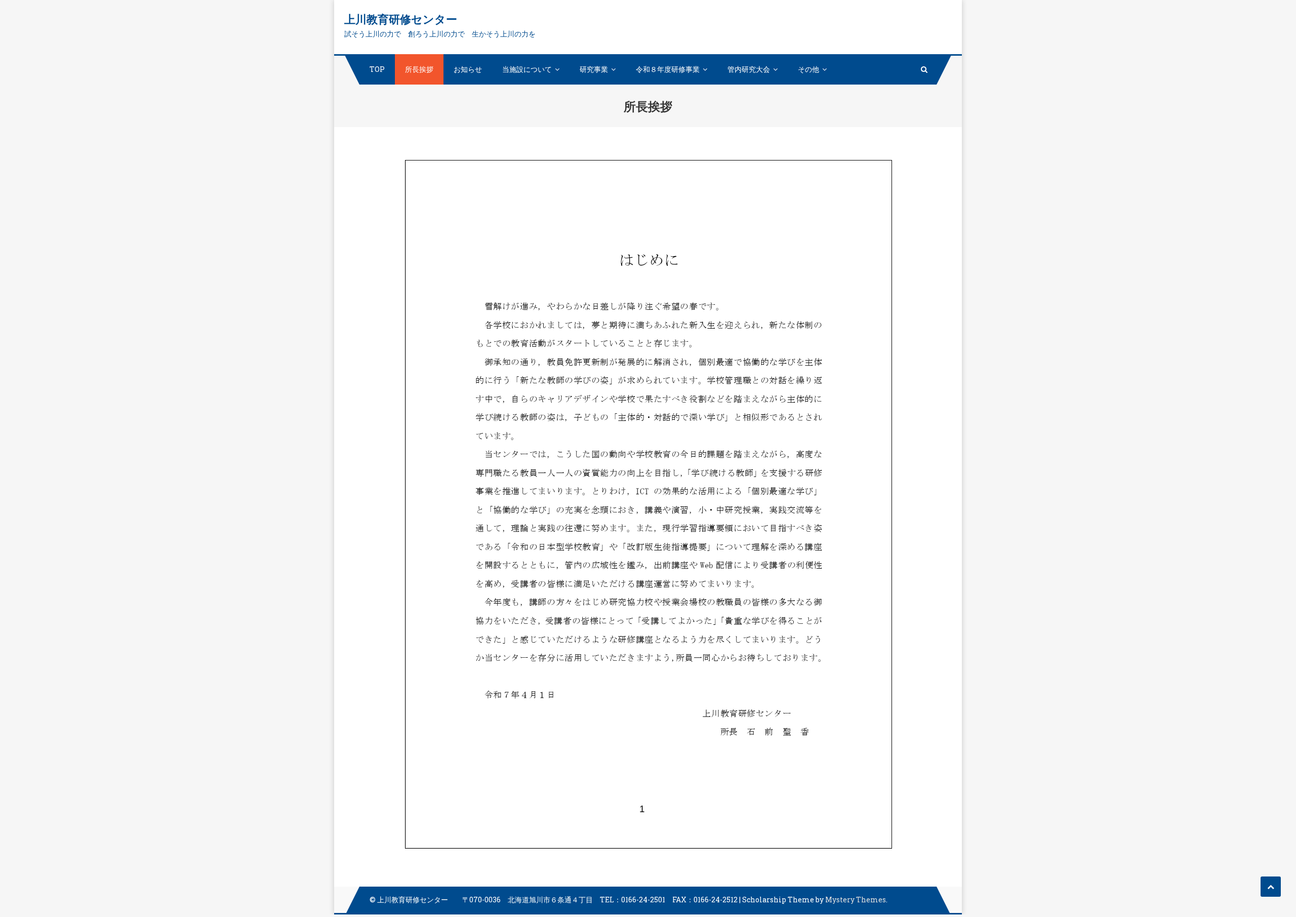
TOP (377, 69)
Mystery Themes (855, 899)
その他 (808, 69)
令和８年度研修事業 (668, 69)
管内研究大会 (748, 69)
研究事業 (594, 69)
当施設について (527, 69)
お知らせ (468, 69)
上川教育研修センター (400, 19)
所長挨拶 (419, 69)
